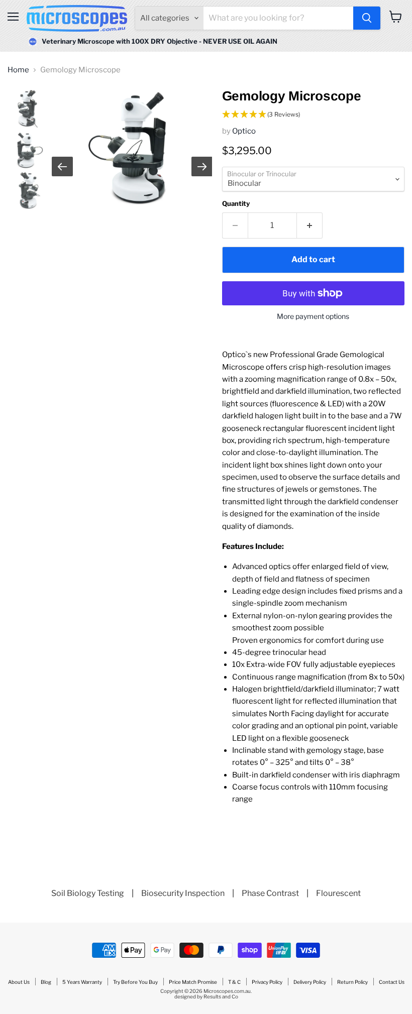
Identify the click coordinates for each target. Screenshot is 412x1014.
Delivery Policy (309, 982)
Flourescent (338, 893)
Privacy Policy (267, 982)
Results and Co (220, 996)
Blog (46, 982)
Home (18, 70)
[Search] (366, 18)
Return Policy (352, 982)
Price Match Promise (193, 982)
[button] (313, 114)
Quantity (236, 203)
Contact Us (391, 982)
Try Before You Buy (135, 982)
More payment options (313, 316)
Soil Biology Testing (87, 893)
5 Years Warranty (82, 982)
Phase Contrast (270, 893)
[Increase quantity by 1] (310, 225)
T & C (234, 982)
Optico (244, 131)
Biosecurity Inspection (183, 893)
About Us (19, 982)
